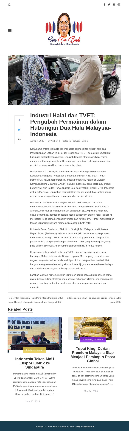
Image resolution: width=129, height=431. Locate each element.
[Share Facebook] (19, 120)
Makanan (98, 339)
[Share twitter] (19, 129)
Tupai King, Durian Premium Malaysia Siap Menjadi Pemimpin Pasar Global (93, 354)
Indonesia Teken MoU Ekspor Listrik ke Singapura (34, 363)
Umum (85, 141)
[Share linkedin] (19, 139)
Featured (76, 141)
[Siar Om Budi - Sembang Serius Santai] (64, 29)
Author (54, 141)
